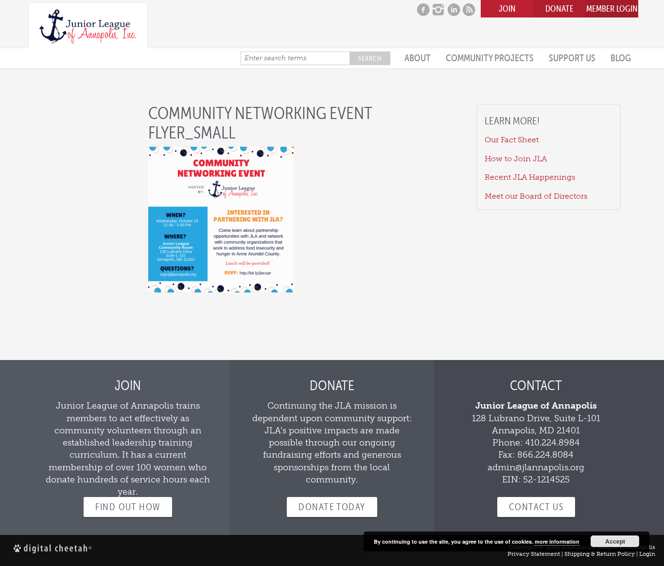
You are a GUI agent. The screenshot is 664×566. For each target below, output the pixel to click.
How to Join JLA (516, 158)
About (417, 58)
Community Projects (490, 58)
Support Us (572, 58)
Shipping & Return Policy (599, 553)
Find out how (127, 507)
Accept (615, 541)
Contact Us (536, 507)
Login (647, 553)
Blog (621, 58)
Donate (559, 8)
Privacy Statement (533, 553)
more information (557, 541)
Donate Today (331, 507)
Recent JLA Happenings (530, 177)
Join (507, 8)
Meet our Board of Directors (536, 196)
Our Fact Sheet (512, 139)
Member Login (612, 8)
